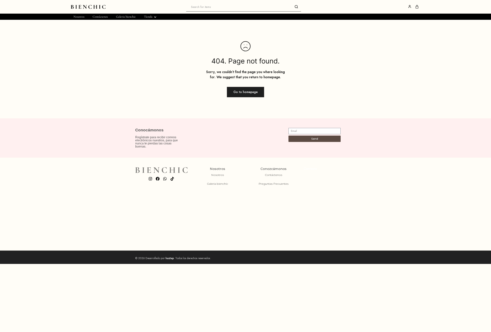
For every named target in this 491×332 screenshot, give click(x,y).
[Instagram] (150, 179)
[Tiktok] (172, 179)
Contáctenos (100, 16)
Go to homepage (245, 92)
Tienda (148, 16)
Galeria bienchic (126, 16)
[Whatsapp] (165, 179)
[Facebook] (158, 179)
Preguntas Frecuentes (273, 183)
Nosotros (78, 16)
